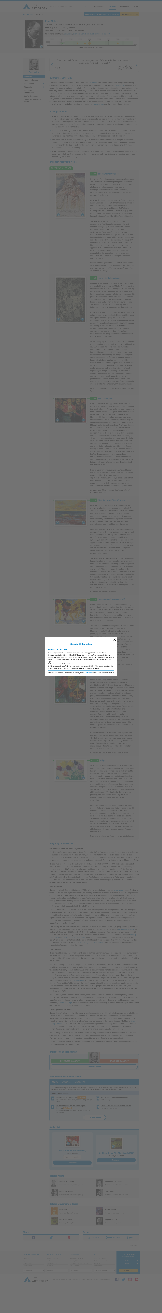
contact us (88, 673)
